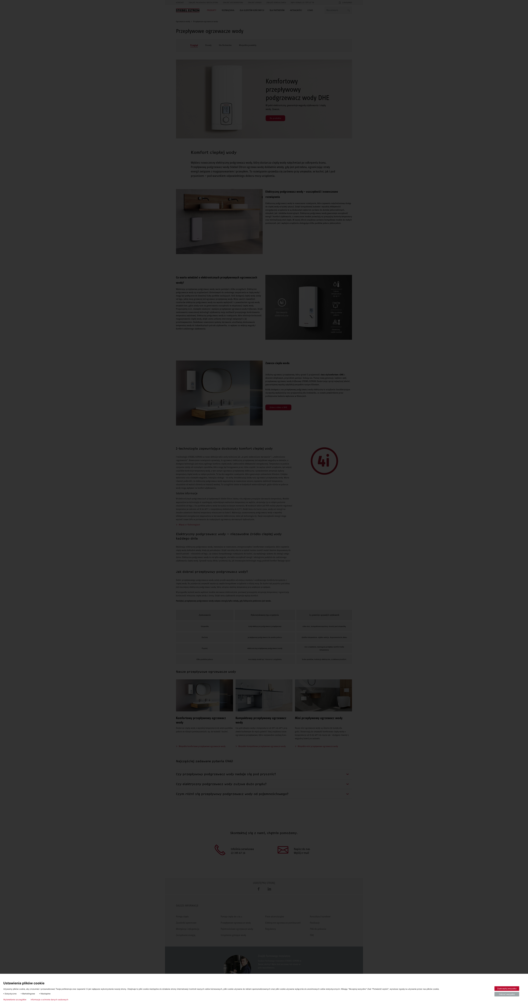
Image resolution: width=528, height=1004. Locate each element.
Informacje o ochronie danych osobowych (49, 1000)
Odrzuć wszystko (507, 994)
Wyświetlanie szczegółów (14, 1000)
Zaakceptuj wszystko (506, 988)
